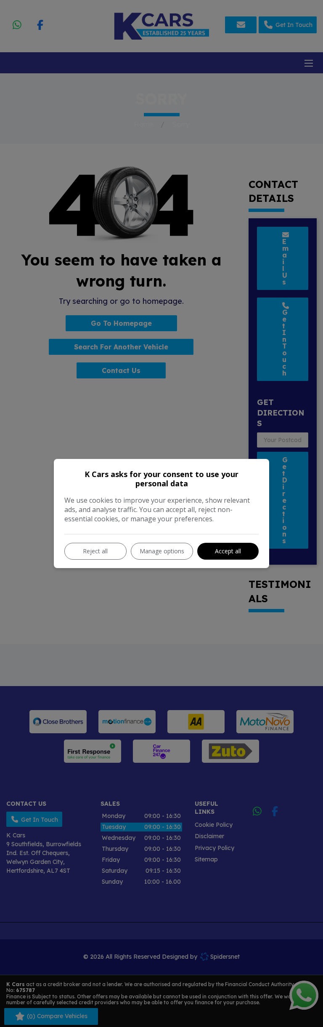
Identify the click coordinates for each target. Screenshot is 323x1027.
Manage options (162, 551)
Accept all (228, 551)
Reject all (95, 551)
